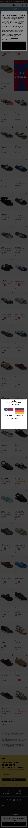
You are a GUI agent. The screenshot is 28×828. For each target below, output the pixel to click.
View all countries (14, 418)
